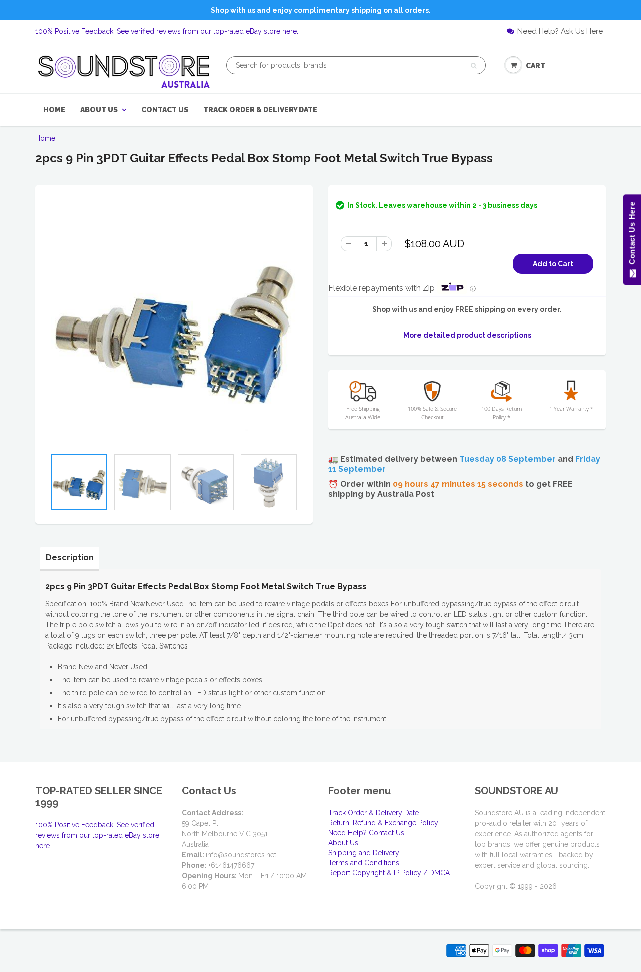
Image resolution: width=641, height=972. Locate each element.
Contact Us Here (631, 235)
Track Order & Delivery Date (260, 110)
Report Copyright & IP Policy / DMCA (389, 873)
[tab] (69, 557)
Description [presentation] (70, 557)
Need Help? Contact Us (366, 833)
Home (54, 110)
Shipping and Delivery (363, 853)
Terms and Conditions (363, 863)
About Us (99, 110)
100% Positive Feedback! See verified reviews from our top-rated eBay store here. (166, 31)
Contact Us (164, 110)
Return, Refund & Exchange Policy (383, 823)
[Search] (473, 66)
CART (535, 66)
